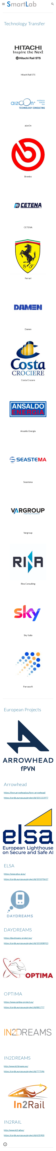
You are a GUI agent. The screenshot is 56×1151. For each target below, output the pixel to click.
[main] (28, 23)
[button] (3, 4)
